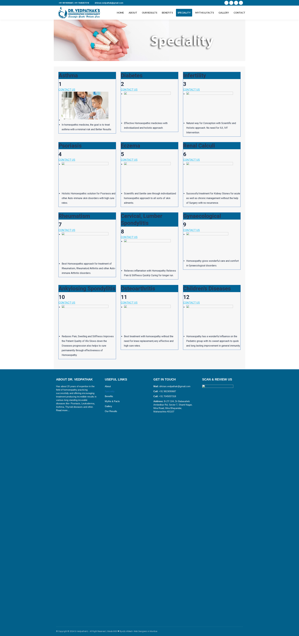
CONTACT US (67, 89)
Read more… (63, 410)
